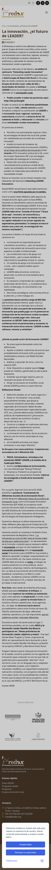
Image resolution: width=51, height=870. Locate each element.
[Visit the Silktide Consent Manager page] (42, 861)
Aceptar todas (25, 844)
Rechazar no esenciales (25, 852)
